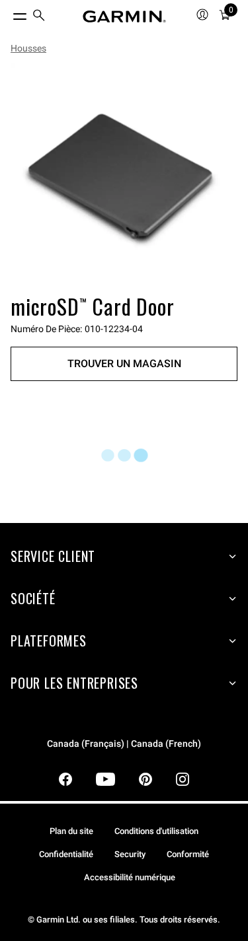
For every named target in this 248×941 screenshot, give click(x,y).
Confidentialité (66, 854)
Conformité (188, 854)
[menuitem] (39, 17)
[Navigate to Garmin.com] (124, 16)
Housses (28, 48)
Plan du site (71, 831)
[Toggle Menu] (8, 13)
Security (129, 854)
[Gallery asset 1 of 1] (124, 176)
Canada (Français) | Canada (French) (124, 743)
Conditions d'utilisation (156, 831)
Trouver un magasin (124, 363)
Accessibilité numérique (129, 877)
